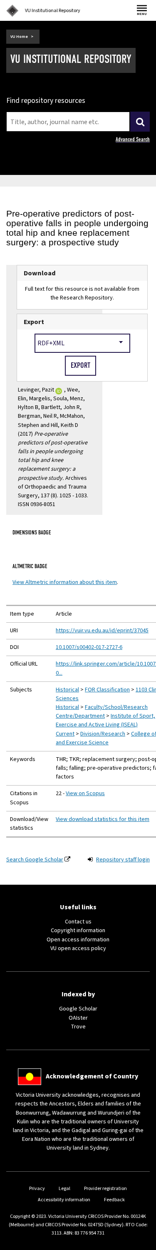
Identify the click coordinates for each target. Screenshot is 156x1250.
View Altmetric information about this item (64, 582)
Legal (64, 1188)
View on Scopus (85, 793)
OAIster (78, 1018)
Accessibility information (64, 1199)
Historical (67, 690)
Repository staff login (123, 860)
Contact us (78, 922)
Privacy (37, 1188)
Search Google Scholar (34, 860)
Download (40, 273)
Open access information (78, 940)
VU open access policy (78, 948)
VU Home (19, 37)
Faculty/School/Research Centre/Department (102, 711)
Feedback (114, 1199)
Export (34, 322)
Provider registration (105, 1188)
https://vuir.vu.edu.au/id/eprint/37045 (102, 630)
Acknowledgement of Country (92, 1076)
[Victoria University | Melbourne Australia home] (12, 11)
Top (141, 1243)
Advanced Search (133, 139)
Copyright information (78, 930)
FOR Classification (107, 690)
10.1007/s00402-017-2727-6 (89, 647)
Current (65, 734)
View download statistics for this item (102, 819)
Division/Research (102, 734)
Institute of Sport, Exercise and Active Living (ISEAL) (105, 720)
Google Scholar (78, 1009)
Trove (78, 1027)
